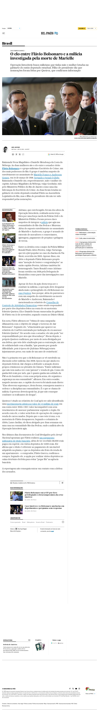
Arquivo (38, 640)
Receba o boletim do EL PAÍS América (24, 483)
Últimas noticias (81, 229)
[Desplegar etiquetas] (63, 522)
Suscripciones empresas (65, 703)
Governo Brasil (40, 522)
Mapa (45, 703)
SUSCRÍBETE (82, 28)
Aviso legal (20, 703)
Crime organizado (15, 522)
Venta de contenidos (12, 703)
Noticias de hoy (6, 705)
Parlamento (49, 522)
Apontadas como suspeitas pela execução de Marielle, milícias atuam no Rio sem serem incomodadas (8, 294)
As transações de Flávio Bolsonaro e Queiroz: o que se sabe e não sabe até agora (8, 227)
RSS (72, 703)
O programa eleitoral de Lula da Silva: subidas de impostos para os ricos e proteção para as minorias (85, 245)
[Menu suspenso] (3, 33)
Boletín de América (10, 644)
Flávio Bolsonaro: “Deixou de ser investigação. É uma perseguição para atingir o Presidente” (8, 249)
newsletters (7, 640)
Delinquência (30, 522)
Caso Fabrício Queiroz (17, 50)
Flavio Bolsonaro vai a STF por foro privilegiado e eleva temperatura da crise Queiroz (44, 495)
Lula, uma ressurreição (87, 238)
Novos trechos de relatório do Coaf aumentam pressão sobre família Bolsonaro (8, 271)
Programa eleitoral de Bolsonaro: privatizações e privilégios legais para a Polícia (85, 253)
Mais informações (15, 531)
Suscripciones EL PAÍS (52, 703)
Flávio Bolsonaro (10, 168)
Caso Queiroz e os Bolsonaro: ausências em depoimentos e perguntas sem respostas (44, 507)
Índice (75, 703)
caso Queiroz (24, 293)
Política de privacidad (37, 703)
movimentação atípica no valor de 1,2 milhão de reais (33, 404)
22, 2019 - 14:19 (23, 149)
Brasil (7, 43)
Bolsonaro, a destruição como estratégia (85, 233)
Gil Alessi (16, 147)
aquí (52, 531)
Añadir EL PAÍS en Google (56, 154)
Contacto (4, 703)
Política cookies (28, 703)
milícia (44, 222)
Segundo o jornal (46, 177)
